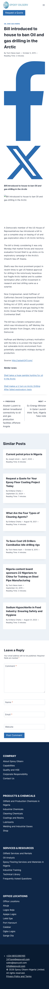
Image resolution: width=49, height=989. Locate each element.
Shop (5, 830)
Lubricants (8, 822)
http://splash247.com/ (22, 360)
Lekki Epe (8, 918)
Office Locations (11, 901)
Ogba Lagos (9, 931)
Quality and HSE (11, 770)
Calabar (7, 927)
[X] (24, 182)
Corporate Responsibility (15, 774)
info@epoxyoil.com (15, 966)
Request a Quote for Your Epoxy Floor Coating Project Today (23, 482)
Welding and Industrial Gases (18, 826)
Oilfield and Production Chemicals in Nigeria (21, 803)
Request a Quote (14, 12)
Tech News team (13, 53)
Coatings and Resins (13, 818)
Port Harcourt (10, 923)
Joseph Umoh (14, 459)
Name (9, 702)
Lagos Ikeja (8, 910)
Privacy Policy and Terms (19, 976)
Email (8, 714)
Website (9, 727)
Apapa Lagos (9, 914)
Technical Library (11, 874)
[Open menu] (43, 5)
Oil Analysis (9, 857)
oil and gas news (12, 24)
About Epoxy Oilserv (13, 761)
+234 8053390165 (15, 956)
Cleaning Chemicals (13, 813)
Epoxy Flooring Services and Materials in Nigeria (23, 864)
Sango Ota (8, 935)
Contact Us (8, 778)
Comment (11, 666)
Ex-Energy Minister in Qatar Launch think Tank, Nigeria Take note (36, 408)
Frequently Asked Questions (17, 878)
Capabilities (9, 765)
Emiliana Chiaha (15, 491)
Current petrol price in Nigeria (24, 454)
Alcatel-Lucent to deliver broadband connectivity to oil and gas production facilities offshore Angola (12, 414)
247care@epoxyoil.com (18, 959)
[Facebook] (24, 140)
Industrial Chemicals (13, 809)
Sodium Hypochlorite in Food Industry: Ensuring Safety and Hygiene (24, 611)
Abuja (6, 905)
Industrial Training (12, 870)
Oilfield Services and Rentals (17, 853)
